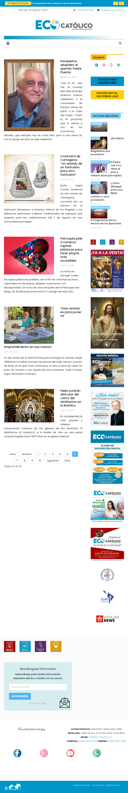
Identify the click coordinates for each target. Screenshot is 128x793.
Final (67, 460)
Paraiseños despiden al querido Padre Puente (71, 66)
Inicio (13, 454)
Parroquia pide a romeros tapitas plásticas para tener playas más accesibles (71, 249)
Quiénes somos (81, 785)
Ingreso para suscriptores (107, 81)
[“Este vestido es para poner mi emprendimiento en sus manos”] (29, 325)
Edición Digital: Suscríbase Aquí (107, 94)
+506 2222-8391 (85, 10)
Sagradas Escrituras (100, 207)
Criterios (95, 138)
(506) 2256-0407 (117, 741)
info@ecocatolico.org (112, 10)
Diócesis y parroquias (101, 162)
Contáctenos (113, 785)
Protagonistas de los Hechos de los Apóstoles (106, 221)
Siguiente (53, 460)
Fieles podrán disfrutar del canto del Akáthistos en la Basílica (70, 398)
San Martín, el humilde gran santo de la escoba (57, 3)
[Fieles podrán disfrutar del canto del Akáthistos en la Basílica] (29, 405)
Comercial (98, 785)
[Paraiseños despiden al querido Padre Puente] (29, 95)
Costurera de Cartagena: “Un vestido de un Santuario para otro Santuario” (71, 165)
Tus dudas (96, 183)
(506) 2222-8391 (88, 741)
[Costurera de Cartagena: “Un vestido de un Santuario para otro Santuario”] (29, 178)
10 (40, 460)
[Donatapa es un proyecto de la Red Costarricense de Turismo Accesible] (29, 255)
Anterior (27, 454)
